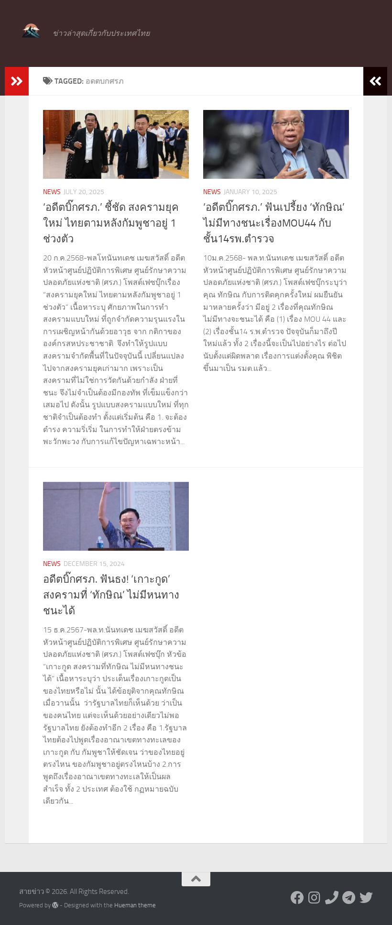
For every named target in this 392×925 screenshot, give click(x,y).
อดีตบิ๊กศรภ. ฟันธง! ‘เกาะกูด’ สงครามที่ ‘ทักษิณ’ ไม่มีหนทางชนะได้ (111, 595)
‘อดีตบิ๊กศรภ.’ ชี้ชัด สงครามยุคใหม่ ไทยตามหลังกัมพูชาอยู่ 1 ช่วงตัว (111, 223)
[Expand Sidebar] (17, 81)
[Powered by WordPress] (55, 905)
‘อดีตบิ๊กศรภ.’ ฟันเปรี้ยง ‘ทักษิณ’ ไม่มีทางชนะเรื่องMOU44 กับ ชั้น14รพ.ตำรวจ (274, 223)
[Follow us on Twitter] (366, 897)
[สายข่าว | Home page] (31, 31)
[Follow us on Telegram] (349, 897)
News (52, 192)
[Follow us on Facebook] (297, 897)
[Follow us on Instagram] (314, 897)
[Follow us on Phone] (331, 897)
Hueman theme (135, 905)
